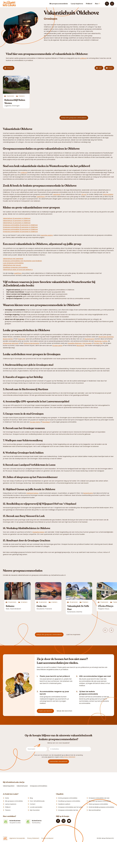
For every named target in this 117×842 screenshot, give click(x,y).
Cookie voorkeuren (47, 838)
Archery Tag (98, 343)
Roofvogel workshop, (106, 337)
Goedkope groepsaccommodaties (15, 267)
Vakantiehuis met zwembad (13, 258)
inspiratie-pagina (46, 235)
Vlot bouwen (87, 343)
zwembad (56, 194)
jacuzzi (83, 194)
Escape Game (35, 422)
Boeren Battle (8, 339)
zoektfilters (41, 196)
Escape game (57, 345)
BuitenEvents (89, 339)
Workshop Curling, (101, 341)
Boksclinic (22, 339)
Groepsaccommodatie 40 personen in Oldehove (20, 231)
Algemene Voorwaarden (17, 838)
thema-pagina (108, 194)
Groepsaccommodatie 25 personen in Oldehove (20, 227)
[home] (9, 3)
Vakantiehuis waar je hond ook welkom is (18, 269)
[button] (99, 3)
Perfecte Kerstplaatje (31, 343)
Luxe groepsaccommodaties (13, 263)
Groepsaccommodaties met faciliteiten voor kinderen (22, 261)
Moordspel (80, 345)
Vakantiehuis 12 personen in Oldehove (16, 220)
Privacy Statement (33, 838)
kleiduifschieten (38, 532)
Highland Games (32, 493)
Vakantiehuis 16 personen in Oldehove (16, 223)
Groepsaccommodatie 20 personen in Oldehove (20, 225)
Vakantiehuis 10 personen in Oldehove (16, 218)
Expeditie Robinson (75, 343)
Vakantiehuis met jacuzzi (12, 265)
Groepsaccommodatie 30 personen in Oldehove (20, 229)
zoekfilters (18, 273)
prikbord (83, 58)
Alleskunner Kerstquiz (11, 343)
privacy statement (69, 757)
